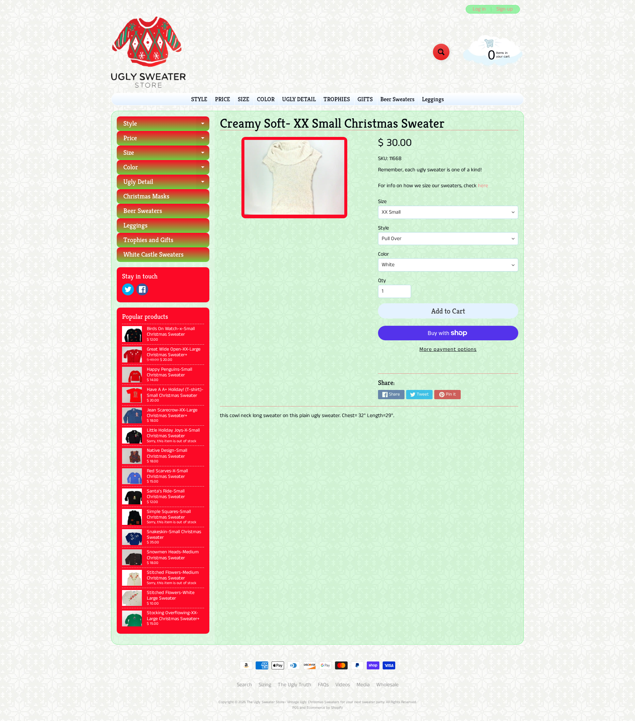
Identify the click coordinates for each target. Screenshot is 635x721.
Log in (479, 9)
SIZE (243, 99)
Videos (342, 685)
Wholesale (387, 685)
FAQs (323, 685)
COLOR (266, 99)
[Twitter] (128, 289)
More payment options (448, 349)
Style (166, 125)
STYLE (199, 99)
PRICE (222, 99)
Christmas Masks (146, 196)
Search (244, 685)
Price (166, 140)
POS (295, 707)
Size (166, 154)
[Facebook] (142, 289)
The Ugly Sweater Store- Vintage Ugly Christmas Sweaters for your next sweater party (315, 702)
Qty (382, 280)
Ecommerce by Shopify (325, 707)
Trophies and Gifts (148, 240)
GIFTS (365, 99)
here (483, 186)
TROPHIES (336, 99)
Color (166, 169)
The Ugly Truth (294, 685)
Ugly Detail (166, 183)
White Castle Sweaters (153, 254)
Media (363, 685)
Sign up (504, 9)
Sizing (265, 685)
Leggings (433, 99)
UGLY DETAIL (299, 99)
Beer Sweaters (397, 99)
